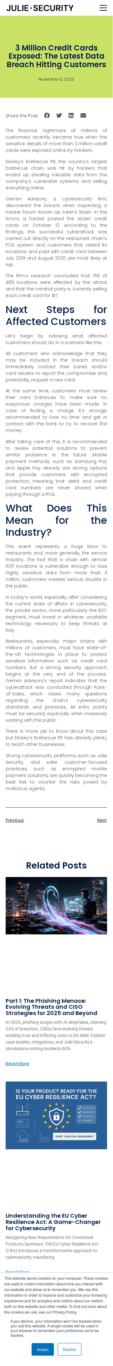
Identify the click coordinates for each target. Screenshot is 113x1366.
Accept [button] (43, 1349)
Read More (17, 1063)
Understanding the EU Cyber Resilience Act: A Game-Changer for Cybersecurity (53, 1222)
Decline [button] (69, 1349)
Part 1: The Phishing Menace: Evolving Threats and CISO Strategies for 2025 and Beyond (51, 1007)
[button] (47, 115)
